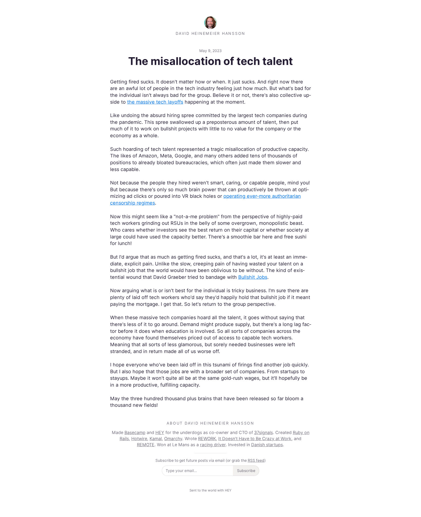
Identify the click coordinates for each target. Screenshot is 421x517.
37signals (263, 432)
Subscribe (246, 470)
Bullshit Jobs (252, 277)
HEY (159, 432)
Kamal (156, 438)
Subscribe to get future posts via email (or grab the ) (210, 460)
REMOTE (145, 444)
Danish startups (267, 444)
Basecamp (134, 432)
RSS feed (256, 460)
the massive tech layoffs (155, 102)
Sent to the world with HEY (210, 490)
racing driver (213, 444)
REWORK (207, 438)
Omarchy (173, 438)
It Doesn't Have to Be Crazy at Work (254, 438)
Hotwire (139, 438)
